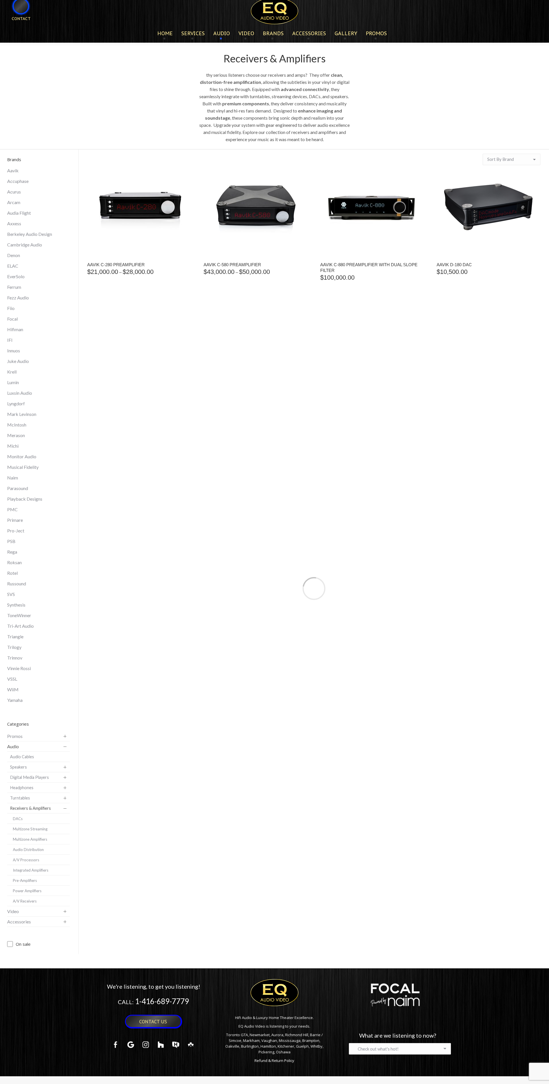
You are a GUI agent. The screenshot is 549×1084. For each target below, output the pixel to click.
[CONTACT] (17, 27)
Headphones (21, 787)
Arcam (13, 202)
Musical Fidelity (23, 467)
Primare (15, 520)
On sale (23, 944)
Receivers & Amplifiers (30, 808)
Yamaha (15, 700)
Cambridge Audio (24, 244)
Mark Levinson (21, 414)
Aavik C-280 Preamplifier (116, 264)
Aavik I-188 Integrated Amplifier (357, 409)
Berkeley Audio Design (29, 234)
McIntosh (16, 424)
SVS (11, 594)
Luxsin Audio (19, 393)
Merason (16, 435)
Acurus (14, 191)
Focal (12, 318)
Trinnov (14, 657)
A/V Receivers (25, 901)
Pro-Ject (15, 530)
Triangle (15, 636)
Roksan (14, 562)
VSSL (12, 679)
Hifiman (15, 329)
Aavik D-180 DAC (454, 264)
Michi (13, 446)
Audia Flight (19, 213)
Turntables (20, 797)
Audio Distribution (28, 849)
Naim (12, 477)
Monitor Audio (21, 456)
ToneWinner (19, 615)
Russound (16, 583)
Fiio (11, 308)
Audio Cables (22, 756)
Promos (15, 736)
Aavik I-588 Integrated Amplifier (124, 547)
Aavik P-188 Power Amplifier (353, 547)
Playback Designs (24, 498)
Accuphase (18, 181)
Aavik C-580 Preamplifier (232, 264)
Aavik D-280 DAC (104, 409)
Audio (13, 746)
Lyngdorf (16, 403)
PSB (11, 541)
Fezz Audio (18, 297)
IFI (10, 340)
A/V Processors (26, 860)
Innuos (13, 350)
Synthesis (16, 604)
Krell (12, 371)
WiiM (13, 689)
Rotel (12, 573)
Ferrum (14, 287)
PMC (12, 509)
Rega (12, 551)
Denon (13, 255)
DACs (18, 818)
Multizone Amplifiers (30, 839)
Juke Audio (18, 361)
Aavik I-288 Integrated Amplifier (474, 409)
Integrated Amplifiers (30, 870)
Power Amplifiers (27, 890)
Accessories (19, 921)
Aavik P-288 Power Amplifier (469, 547)
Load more (314, 588)
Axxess (14, 223)
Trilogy (14, 647)
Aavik (13, 170)
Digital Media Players (29, 777)
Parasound (17, 488)
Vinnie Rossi (19, 668)
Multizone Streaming (30, 829)
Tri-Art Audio (20, 626)
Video (13, 911)
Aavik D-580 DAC (221, 409)
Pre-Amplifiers (25, 880)
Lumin (13, 382)
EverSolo (16, 276)
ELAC (12, 265)
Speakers (18, 767)
